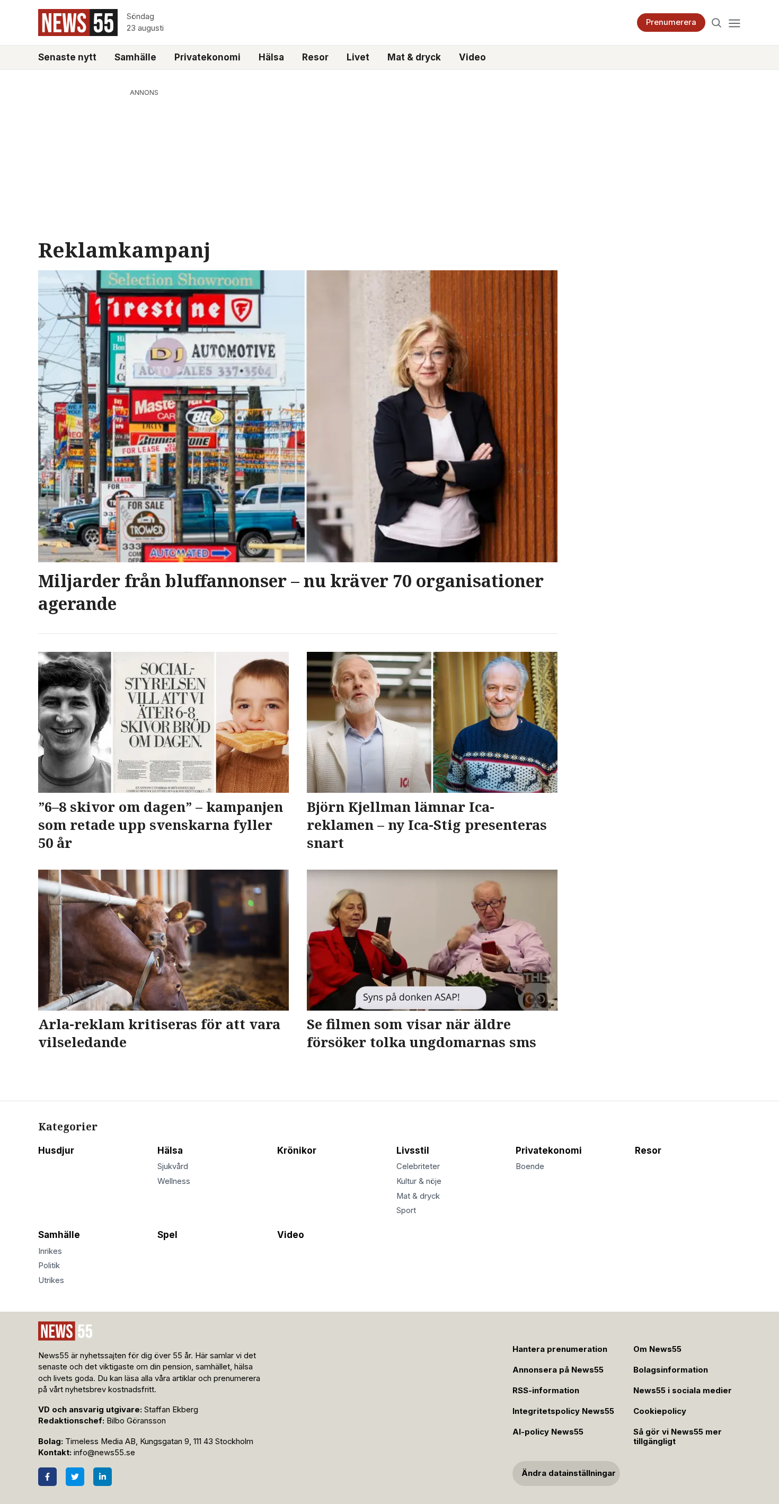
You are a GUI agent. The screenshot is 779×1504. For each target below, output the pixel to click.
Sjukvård (172, 1166)
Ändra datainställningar (568, 1473)
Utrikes (51, 1280)
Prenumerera (671, 22)
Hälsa (271, 57)
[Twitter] (75, 1476)
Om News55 (657, 1349)
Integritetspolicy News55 (563, 1411)
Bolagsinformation (670, 1370)
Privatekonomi (207, 57)
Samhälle (135, 57)
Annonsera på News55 (558, 1370)
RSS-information (545, 1390)
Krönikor (296, 1150)
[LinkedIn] (102, 1476)
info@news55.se (104, 1452)
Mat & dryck (414, 57)
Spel (167, 1234)
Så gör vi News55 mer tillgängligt (677, 1437)
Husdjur (56, 1150)
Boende (530, 1166)
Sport (406, 1210)
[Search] (716, 22)
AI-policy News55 (547, 1432)
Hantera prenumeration (559, 1349)
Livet (358, 57)
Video (472, 57)
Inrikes (50, 1251)
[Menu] (734, 22)
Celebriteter (418, 1166)
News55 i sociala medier (682, 1390)
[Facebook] (47, 1476)
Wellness (173, 1181)
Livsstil (412, 1150)
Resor (315, 57)
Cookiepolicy (659, 1411)
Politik (49, 1265)
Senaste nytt (67, 57)
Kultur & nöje (418, 1181)
